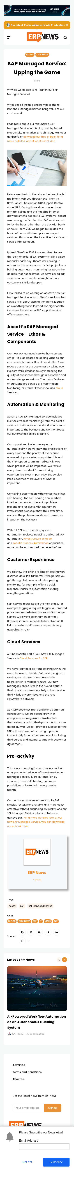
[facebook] (22, 932)
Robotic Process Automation (30, 543)
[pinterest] (39, 932)
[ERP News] (37, 37)
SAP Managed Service (40, 906)
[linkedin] (56, 932)
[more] (28, 940)
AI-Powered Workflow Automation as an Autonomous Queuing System (36, 1022)
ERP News (37, 872)
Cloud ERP (42, 54)
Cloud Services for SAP (34, 658)
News (48, 921)
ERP (35, 921)
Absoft (12, 906)
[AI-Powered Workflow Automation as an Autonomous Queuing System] (37, 988)
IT (41, 921)
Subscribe (56, 1162)
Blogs (29, 54)
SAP (22, 906)
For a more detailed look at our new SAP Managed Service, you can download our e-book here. (35, 822)
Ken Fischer (18, 1033)
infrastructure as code (38, 539)
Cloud (59, 388)
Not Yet (27, 1162)
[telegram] (48, 932)
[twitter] (30, 932)
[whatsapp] (22, 940)
